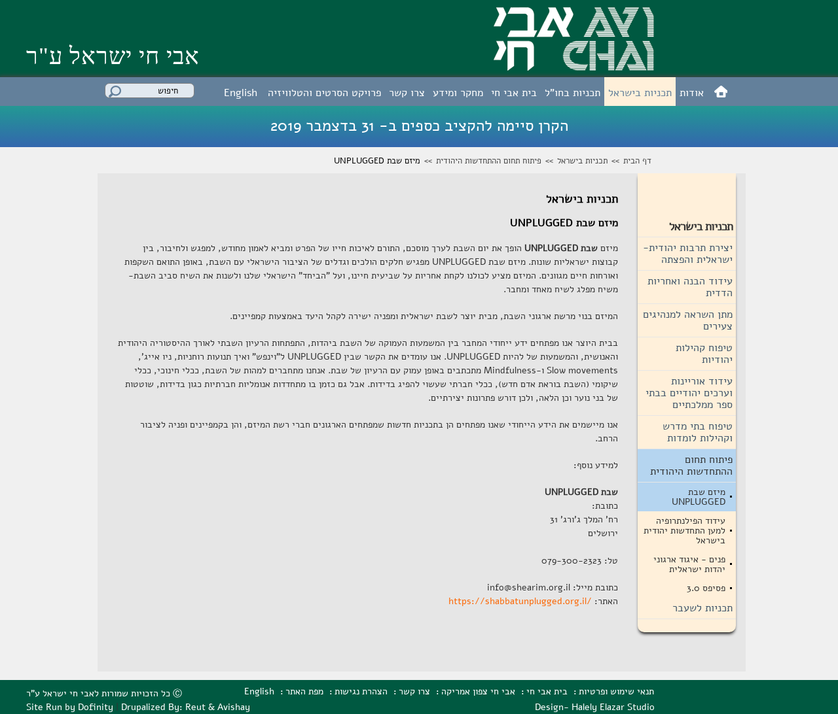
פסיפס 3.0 (706, 588)
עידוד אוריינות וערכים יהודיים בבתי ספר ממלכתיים (689, 393)
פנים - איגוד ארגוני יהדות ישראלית (689, 564)
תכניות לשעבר (702, 608)
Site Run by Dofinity (69, 707)
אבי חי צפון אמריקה (478, 691)
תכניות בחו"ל (572, 93)
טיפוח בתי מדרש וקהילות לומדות (698, 432)
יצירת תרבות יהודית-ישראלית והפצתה (688, 254)
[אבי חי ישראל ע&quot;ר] (574, 66)
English (240, 93)
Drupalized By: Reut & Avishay (185, 707)
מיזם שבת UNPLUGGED (698, 497)
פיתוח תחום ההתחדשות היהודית (488, 161)
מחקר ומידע (458, 93)
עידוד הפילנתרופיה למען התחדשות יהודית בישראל (684, 531)
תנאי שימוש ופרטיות (616, 691)
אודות (692, 93)
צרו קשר (407, 93)
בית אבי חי (514, 93)
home (720, 91)
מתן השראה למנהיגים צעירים (688, 320)
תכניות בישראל (640, 93)
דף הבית (637, 161)
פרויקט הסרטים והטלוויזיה (324, 93)
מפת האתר (304, 691)
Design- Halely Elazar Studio (595, 707)
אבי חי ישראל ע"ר (113, 56)
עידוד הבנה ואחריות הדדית (690, 287)
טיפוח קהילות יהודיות (704, 354)
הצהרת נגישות (361, 691)
